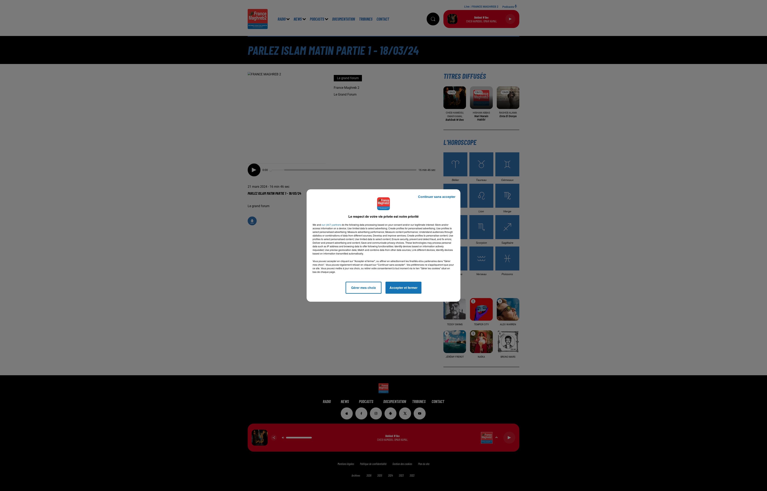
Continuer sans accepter (436, 196)
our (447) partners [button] (331, 224)
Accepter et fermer (403, 287)
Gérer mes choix (363, 287)
